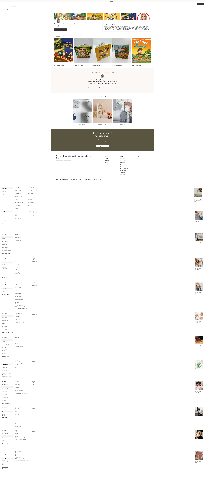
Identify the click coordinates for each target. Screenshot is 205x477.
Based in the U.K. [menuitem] (31, 199)
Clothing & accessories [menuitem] (19, 411)
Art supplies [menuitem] (17, 360)
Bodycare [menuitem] (17, 431)
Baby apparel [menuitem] (4, 399)
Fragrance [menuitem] (3, 318)
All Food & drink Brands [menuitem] (6, 277)
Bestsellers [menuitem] (4, 453)
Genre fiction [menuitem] (17, 452)
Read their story (146, 29)
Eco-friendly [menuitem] (4, 454)
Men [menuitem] (2, 223)
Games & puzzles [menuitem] (5, 365)
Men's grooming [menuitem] (4, 324)
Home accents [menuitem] (17, 220)
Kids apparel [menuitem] (4, 400)
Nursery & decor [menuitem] (4, 391)
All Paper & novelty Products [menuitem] (7, 376)
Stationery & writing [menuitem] (5, 371)
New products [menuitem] (17, 212)
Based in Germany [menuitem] (31, 202)
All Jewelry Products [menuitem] (5, 356)
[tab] (58, 35)
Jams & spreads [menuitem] (4, 273)
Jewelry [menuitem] (3, 217)
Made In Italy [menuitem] (30, 205)
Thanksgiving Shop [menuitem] (18, 196)
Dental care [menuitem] (17, 387)
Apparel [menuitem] (3, 291)
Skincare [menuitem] (3, 327)
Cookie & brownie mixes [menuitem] (19, 263)
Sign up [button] (111, 1)
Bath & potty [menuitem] (17, 384)
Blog (184, 3)
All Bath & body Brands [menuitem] (19, 320)
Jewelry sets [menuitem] (4, 347)
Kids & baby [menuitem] (4, 220)
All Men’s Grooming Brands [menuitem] (20, 437)
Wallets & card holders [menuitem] (19, 299)
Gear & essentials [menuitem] (5, 388)
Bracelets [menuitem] (3, 341)
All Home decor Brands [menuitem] (6, 253)
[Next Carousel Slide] (130, 81)
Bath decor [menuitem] (17, 234)
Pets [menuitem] (2, 222)
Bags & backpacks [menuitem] (18, 282)
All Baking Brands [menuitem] (18, 272)
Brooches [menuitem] (3, 343)
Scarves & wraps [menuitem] (18, 293)
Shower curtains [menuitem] (18, 237)
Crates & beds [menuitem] (17, 416)
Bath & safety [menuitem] (4, 387)
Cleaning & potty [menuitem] (18, 410)
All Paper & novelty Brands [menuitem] (6, 374)
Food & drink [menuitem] (4, 213)
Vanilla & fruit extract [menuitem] (19, 270)
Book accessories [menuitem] (5, 465)
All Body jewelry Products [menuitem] (19, 346)
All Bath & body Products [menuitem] (19, 322)
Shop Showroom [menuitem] (5, 285)
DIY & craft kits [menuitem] (18, 361)
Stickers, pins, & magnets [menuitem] (6, 373)
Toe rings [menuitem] (17, 343)
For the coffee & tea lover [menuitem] (32, 194)
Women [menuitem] (3, 214)
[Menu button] (1, 9)
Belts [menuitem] (16, 284)
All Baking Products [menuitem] (18, 273)
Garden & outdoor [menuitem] (18, 218)
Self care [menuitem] (16, 208)
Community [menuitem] (4, 189)
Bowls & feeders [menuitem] (18, 407)
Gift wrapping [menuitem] (4, 367)
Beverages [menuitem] (3, 264)
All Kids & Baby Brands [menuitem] (6, 402)
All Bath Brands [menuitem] (18, 240)
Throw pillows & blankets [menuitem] (32, 217)
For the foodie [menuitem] (30, 193)
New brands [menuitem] (17, 211)
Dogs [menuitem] (3, 412)
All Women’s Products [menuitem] (5, 294)
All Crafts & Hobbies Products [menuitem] (20, 367)
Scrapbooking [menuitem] (17, 364)
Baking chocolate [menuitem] (18, 264)
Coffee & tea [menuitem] (4, 267)
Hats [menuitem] (16, 290)
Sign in (194, 3)
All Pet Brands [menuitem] (4, 415)
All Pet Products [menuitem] (4, 417)
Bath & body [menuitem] (4, 315)
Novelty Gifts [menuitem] (17, 200)
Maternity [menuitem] (3, 390)
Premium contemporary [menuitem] (32, 188)
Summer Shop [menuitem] (17, 191)
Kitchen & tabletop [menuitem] (31, 214)
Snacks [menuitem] (3, 274)
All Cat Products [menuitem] (18, 426)
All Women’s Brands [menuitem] (5, 292)
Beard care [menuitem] (17, 430)
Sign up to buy (200, 3)
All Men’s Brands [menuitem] (5, 441)
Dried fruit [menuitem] (17, 266)
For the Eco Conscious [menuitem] (19, 202)
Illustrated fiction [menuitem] (18, 457)
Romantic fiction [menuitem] (18, 455)
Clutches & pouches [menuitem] (18, 285)
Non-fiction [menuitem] (4, 460)
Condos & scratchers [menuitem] (19, 414)
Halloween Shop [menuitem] (18, 193)
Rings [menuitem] (3, 352)
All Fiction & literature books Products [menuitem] (22, 460)
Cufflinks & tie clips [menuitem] (5, 344)
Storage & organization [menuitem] (32, 215)
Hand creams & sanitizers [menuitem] (20, 314)
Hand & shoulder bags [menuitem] (19, 305)
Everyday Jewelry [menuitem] (18, 206)
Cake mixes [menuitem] (17, 261)
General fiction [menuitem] (18, 451)
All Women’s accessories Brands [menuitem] (21, 306)
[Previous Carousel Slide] (74, 81)
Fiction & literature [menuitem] (5, 458)
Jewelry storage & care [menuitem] (6, 349)
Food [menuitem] (16, 417)
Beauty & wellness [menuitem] (5, 216)
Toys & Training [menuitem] (18, 422)
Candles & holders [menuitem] (18, 217)
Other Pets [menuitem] (3, 414)
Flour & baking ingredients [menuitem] (20, 267)
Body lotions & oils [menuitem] (18, 313)
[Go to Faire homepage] (4, 4)
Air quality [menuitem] (17, 381)
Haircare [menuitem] (3, 321)
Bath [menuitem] (16, 214)
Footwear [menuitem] (3, 289)
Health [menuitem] (16, 420)
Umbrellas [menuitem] (17, 302)
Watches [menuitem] (16, 300)
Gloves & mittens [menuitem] (18, 287)
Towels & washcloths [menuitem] (19, 390)
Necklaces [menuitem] (3, 350)
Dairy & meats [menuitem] (4, 271)
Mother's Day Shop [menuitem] (18, 188)
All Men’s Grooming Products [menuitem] (20, 439)
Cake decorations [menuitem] (18, 260)
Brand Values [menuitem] (4, 191)
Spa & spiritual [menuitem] (4, 329)
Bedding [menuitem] (16, 215)
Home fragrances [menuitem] (31, 211)
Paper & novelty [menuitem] (4, 219)
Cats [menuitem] (2, 411)
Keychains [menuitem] (17, 291)
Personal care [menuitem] (4, 326)
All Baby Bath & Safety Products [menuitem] (21, 393)
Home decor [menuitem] (4, 211)
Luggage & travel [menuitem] (18, 297)
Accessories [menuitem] (4, 288)
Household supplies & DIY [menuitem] (32, 212)
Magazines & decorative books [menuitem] (6, 464)
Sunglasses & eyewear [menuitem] (19, 294)
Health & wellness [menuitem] (5, 320)
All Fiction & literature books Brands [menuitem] (21, 458)
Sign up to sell (188, 3)
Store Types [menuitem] (4, 194)
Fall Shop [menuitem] (17, 194)
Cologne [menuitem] (16, 433)
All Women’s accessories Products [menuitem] (21, 308)
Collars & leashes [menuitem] (18, 413)
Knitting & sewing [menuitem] (18, 363)
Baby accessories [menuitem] (5, 396)
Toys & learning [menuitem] (4, 394)
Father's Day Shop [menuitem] (18, 190)
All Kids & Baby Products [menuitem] (6, 403)
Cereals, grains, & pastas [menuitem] (6, 265)
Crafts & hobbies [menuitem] (5, 364)
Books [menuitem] (3, 225)
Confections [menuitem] (4, 270)
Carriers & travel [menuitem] (18, 408)
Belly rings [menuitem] (17, 337)
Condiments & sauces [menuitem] (6, 268)
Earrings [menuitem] (3, 346)
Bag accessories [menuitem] (18, 303)
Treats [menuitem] (16, 423)
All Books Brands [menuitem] (5, 467)
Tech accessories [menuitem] (18, 296)
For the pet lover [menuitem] (18, 203)
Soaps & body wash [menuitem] (18, 319)
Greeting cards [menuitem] (4, 368)
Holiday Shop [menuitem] (17, 197)
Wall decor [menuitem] (29, 218)
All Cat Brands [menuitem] (17, 425)
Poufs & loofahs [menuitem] (18, 316)
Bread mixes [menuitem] (17, 258)
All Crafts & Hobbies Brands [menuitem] (20, 366)
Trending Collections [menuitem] (5, 188)
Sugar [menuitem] (16, 269)
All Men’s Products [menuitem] (5, 443)
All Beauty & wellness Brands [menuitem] (7, 330)
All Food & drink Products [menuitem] (6, 279)
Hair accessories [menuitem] (18, 288)
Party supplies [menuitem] (4, 370)
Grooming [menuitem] (17, 419)
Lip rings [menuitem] (16, 340)
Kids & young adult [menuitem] (5, 461)
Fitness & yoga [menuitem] (4, 317)
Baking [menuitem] (3, 262)
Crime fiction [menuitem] (17, 454)
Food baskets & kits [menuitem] (5, 276)
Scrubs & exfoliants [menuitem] (18, 317)
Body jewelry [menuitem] (4, 340)
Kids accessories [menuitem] (5, 397)
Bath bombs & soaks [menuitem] (19, 311)
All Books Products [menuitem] (5, 468)
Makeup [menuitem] (3, 323)
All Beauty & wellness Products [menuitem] (7, 332)
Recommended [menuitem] (4, 192)
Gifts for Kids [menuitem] (17, 205)
